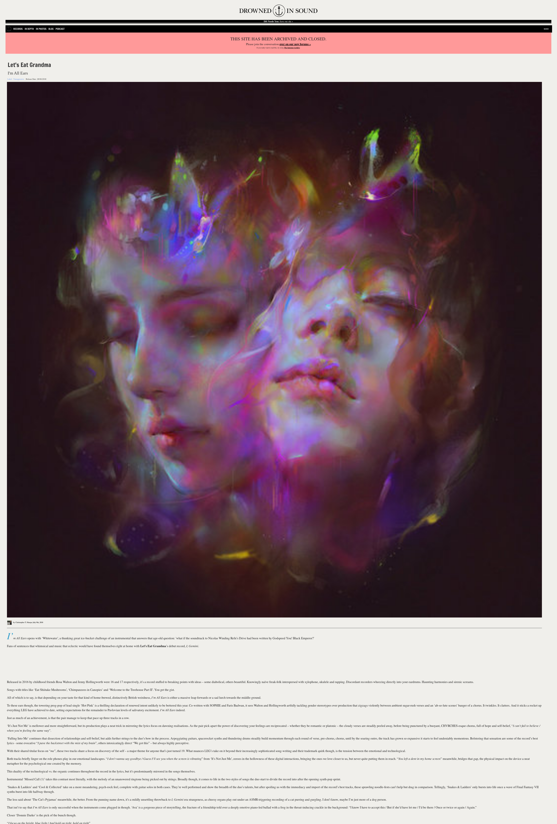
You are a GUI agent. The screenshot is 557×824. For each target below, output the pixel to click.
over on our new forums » (295, 44)
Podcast (60, 29)
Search (546, 29)
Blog (51, 29)
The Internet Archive (292, 47)
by (22, 622)
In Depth (29, 29)
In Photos (41, 29)
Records (18, 29)
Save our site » (278, 21)
